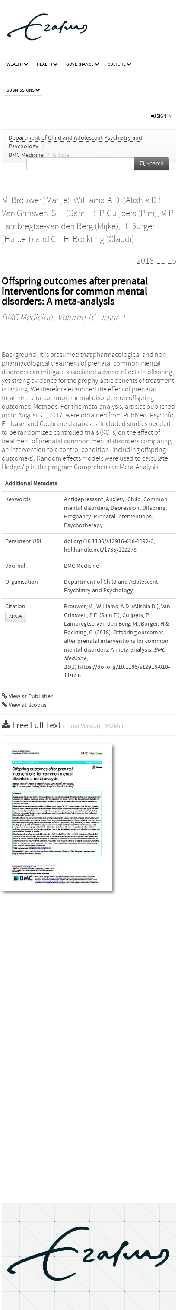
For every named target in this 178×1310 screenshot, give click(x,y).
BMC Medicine (26, 155)
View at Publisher (30, 696)
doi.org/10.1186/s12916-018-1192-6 (108, 541)
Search (154, 163)
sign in (164, 116)
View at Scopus (27, 705)
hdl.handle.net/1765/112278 (100, 550)
